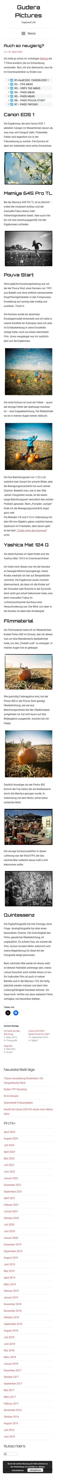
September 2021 (13, 1191)
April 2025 (9, 1132)
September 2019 (13, 1251)
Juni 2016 (9, 1436)
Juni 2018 (9, 1343)
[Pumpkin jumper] (28, 446)
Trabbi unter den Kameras (31, 530)
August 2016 (11, 1423)
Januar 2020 (11, 1237)
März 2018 (10, 1357)
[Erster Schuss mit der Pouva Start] (28, 371)
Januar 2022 (11, 1178)
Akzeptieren (35, 1470)
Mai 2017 (9, 1390)
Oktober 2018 (11, 1317)
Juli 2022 (9, 1164)
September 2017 (13, 1383)
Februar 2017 (11, 1403)
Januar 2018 (11, 1363)
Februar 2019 (11, 1290)
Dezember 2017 (12, 1370)
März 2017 (10, 1396)
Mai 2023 (9, 1158)
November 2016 (13, 1410)
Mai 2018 (9, 1350)
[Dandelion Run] (28, 249)
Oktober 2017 (11, 1376)
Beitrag (44, 58)
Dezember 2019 (12, 1244)
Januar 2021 (11, 1211)
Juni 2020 (9, 1231)
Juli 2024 (9, 1145)
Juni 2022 (9, 1171)
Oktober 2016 (11, 1416)
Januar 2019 (11, 1297)
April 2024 (9, 1151)
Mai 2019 (9, 1271)
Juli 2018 (9, 1337)
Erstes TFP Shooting (15, 1089)
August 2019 (11, 1257)
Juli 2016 (9, 1430)
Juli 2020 (9, 1224)
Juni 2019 (9, 1264)
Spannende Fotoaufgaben (18, 1102)
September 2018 (13, 1323)
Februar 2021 (11, 1204)
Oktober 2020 (11, 1218)
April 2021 (9, 1198)
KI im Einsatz (11, 1096)
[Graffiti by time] (28, 889)
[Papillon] (28, 169)
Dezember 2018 (12, 1304)
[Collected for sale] (28, 827)
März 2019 (10, 1284)
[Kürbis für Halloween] (28, 754)
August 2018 (11, 1330)
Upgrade (8, 1046)
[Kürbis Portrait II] (28, 672)
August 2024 (11, 1138)
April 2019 (9, 1277)
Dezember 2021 (12, 1184)
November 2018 (13, 1310)
